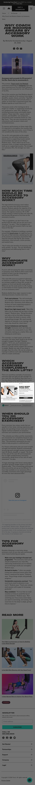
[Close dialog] (33, 383)
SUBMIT (26, 397)
